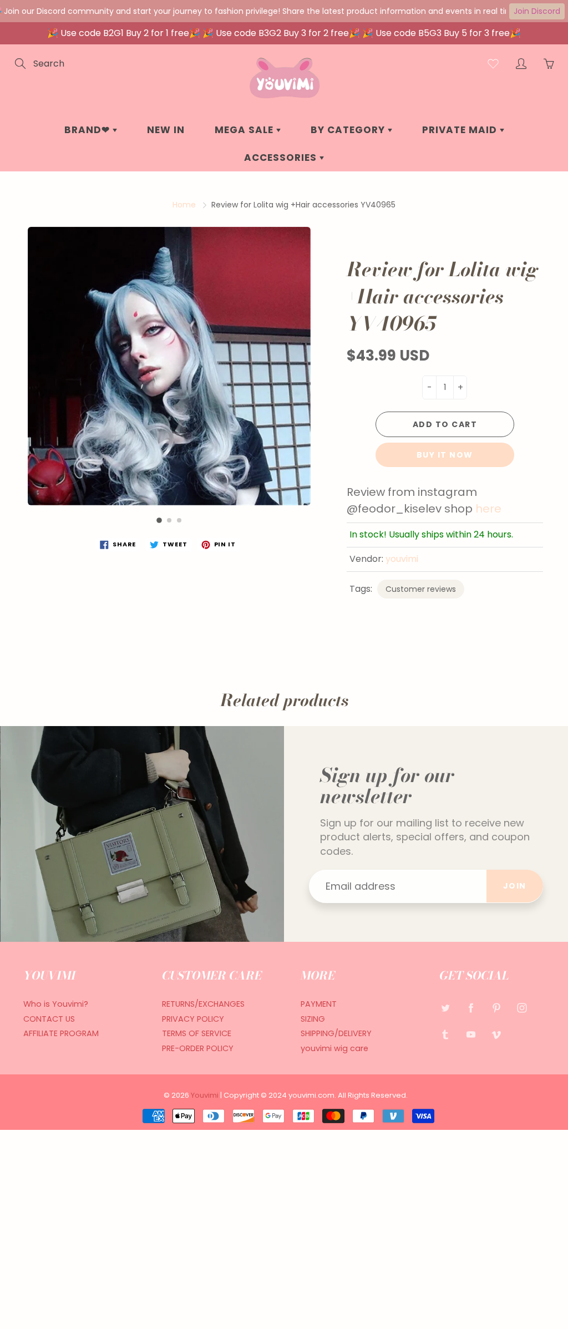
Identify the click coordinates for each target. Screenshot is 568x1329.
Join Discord (537, 11)
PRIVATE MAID (461, 129)
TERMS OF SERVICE (196, 1033)
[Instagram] (521, 1008)
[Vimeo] (496, 1034)
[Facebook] (470, 1008)
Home (184, 204)
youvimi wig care (334, 1048)
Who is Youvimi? (55, 1004)
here (488, 508)
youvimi (402, 558)
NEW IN (166, 129)
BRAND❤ (88, 129)
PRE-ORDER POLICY (198, 1048)
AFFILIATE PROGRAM (61, 1033)
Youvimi (205, 1095)
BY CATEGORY (349, 129)
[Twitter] (445, 1008)
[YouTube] (470, 1034)
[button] (159, 520)
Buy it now (445, 454)
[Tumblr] (445, 1034)
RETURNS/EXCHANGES (203, 1004)
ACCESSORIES (282, 157)
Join (514, 885)
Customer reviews (421, 589)
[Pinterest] (496, 1008)
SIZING (313, 1018)
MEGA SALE (245, 129)
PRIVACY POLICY (193, 1018)
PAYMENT (319, 1004)
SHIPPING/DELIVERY (336, 1033)
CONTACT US (49, 1018)
